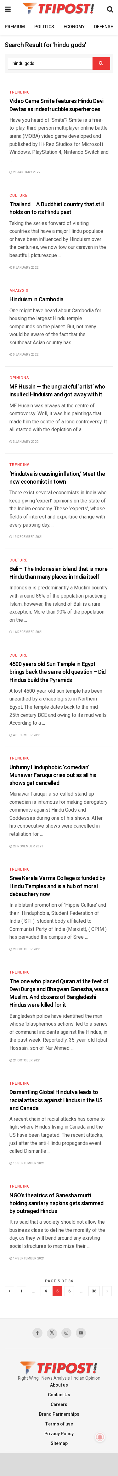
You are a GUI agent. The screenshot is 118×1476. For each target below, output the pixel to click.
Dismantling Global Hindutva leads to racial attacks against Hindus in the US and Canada (56, 1100)
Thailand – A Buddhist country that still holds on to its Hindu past (56, 208)
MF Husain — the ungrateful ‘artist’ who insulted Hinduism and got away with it (57, 391)
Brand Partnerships (59, 1414)
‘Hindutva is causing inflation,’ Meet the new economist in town (57, 478)
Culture (18, 195)
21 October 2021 (26, 1060)
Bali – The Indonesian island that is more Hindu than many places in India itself (58, 573)
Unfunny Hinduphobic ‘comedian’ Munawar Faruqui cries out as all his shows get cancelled (52, 775)
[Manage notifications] (100, 1437)
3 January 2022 (25, 442)
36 (94, 1291)
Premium (15, 27)
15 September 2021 (28, 1163)
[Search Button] (101, 63)
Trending (19, 92)
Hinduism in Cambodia (36, 299)
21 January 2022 (26, 172)
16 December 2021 (27, 632)
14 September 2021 (28, 1258)
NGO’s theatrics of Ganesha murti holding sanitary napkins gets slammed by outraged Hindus (56, 1203)
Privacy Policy (59, 1433)
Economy (74, 27)
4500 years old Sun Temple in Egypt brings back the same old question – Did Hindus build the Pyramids (57, 672)
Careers (59, 1404)
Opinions (19, 378)
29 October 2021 (26, 949)
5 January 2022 (25, 354)
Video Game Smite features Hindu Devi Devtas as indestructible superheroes (56, 105)
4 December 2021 (26, 735)
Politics (44, 27)
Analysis (18, 291)
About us (59, 1385)
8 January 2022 (25, 268)
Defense (103, 27)
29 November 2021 (27, 846)
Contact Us (59, 1395)
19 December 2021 (27, 537)
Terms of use (59, 1424)
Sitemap (59, 1443)
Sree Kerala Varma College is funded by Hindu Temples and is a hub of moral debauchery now (57, 886)
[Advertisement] (59, 1464)
